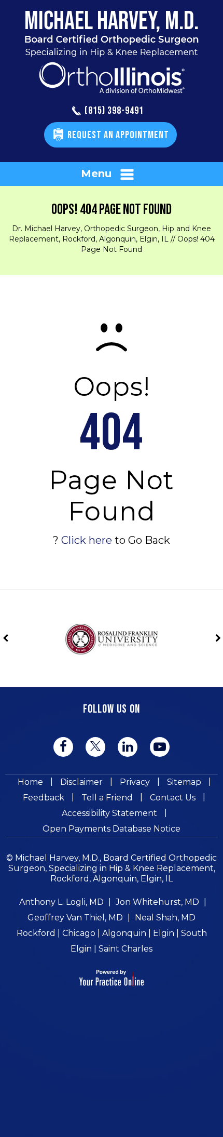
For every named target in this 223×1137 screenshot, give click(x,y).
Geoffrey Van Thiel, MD (75, 917)
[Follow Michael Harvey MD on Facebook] (63, 747)
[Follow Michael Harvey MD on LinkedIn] (127, 747)
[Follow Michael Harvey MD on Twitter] (95, 746)
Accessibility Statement (109, 813)
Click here (86, 540)
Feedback (43, 797)
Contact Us (173, 797)
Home (30, 782)
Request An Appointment (118, 135)
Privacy (135, 782)
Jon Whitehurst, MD (157, 902)
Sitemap (184, 782)
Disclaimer (81, 782)
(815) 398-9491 (114, 111)
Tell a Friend (107, 797)
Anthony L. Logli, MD (61, 902)
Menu (96, 173)
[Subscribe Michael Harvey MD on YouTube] (160, 747)
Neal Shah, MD (165, 917)
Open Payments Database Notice (111, 829)
